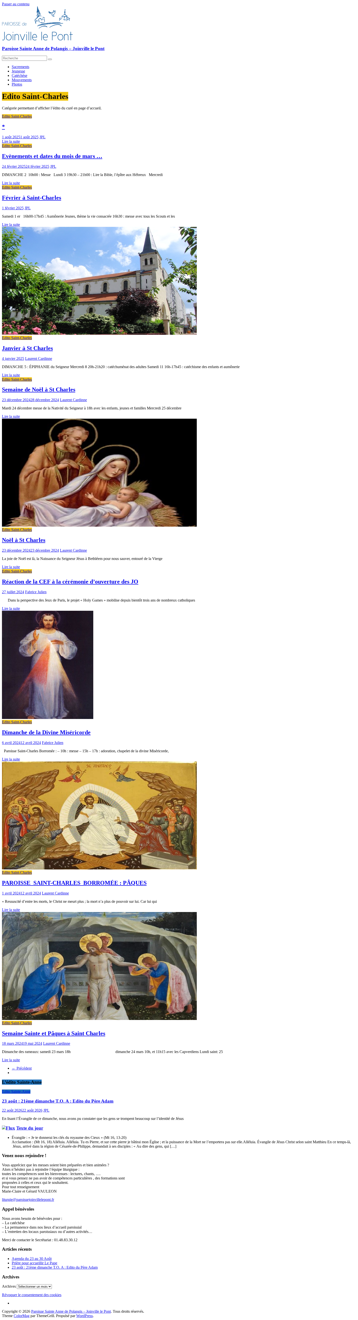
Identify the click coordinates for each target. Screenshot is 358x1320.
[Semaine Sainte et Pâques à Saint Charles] (99, 1019)
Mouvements (22, 80)
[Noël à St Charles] (99, 525)
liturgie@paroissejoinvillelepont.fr (28, 1199)
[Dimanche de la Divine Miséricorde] (47, 718)
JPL (42, 137)
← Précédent (22, 1068)
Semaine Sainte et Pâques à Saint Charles (53, 1033)
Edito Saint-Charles (17, 116)
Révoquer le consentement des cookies (31, 1295)
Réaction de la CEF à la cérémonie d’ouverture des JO (70, 581)
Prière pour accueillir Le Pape (34, 1263)
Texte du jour (29, 1128)
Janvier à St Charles (27, 348)
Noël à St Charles (23, 540)
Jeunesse (18, 71)
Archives (9, 1286)
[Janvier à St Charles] (99, 333)
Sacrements (20, 67)
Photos (17, 84)
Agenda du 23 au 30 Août (32, 1259)
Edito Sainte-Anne (16, 1092)
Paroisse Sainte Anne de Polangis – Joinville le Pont (53, 48)
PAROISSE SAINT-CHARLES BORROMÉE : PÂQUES (74, 883)
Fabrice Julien (36, 592)
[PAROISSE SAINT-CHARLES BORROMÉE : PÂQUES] (99, 868)
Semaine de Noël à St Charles (38, 389)
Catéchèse (19, 75)
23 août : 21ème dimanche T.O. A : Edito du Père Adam (57, 1101)
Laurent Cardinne (38, 358)
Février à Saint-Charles (31, 198)
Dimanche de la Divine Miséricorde (46, 732)
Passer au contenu (15, 4)
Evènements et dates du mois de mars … (52, 156)
